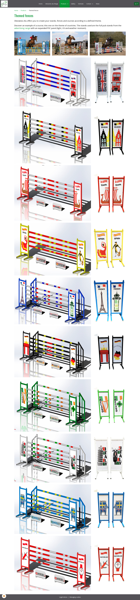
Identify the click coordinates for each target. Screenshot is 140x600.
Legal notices (63, 597)
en (136, 4)
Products (64, 4)
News (97, 4)
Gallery (73, 4)
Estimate (81, 4)
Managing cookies (75, 597)
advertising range (22, 28)
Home (40, 4)
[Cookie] (4, 596)
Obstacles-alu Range (51, 4)
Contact (89, 4)
